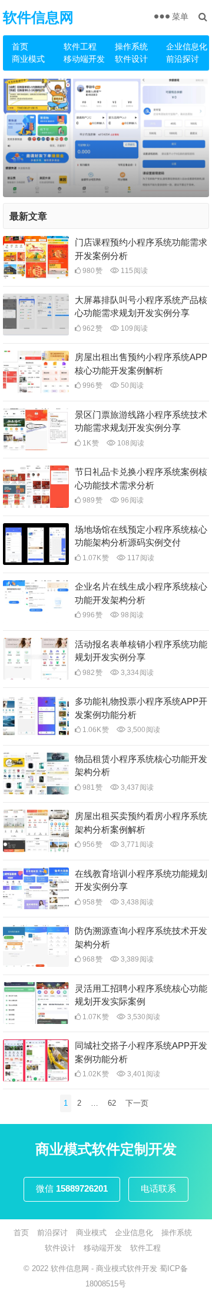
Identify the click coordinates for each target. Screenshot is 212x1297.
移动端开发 (84, 59)
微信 (72, 1188)
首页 (20, 46)
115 (133, 271)
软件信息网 (38, 17)
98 (131, 615)
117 (139, 558)
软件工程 (80, 46)
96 (131, 500)
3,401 (142, 1074)
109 (133, 328)
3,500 (142, 730)
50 (131, 385)
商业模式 (28, 59)
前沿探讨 (182, 59)
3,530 (142, 1017)
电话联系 (158, 1188)
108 (129, 443)
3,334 (136, 673)
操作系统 (131, 46)
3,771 (136, 844)
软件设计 (131, 59)
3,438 (136, 902)
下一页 (136, 1103)
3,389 (136, 959)
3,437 (136, 787)
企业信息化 (186, 46)
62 (112, 1103)
